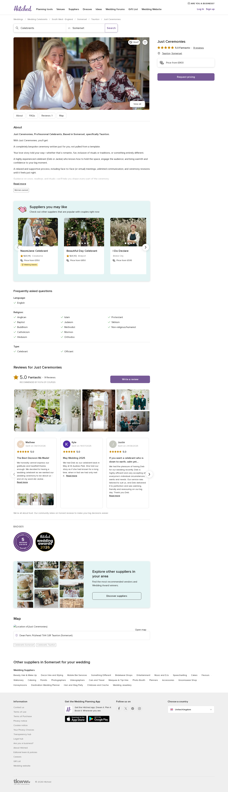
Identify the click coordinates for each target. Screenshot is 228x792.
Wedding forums (115, 9)
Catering (32, 680)
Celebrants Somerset (24, 645)
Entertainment (143, 675)
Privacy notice (20, 721)
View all (137, 104)
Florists (43, 680)
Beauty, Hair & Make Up (25, 675)
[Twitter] (126, 708)
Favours (205, 675)
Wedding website (21, 765)
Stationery (18, 680)
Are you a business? (23, 743)
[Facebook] (119, 708)
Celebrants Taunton (46, 645)
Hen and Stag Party (73, 685)
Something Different (101, 675)
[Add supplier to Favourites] (145, 42)
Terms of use (19, 712)
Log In (200, 9)
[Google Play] (99, 721)
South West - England (63, 19)
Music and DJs (161, 675)
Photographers (58, 680)
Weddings (18, 19)
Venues (60, 9)
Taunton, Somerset (172, 53)
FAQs (32, 115)
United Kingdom (183, 709)
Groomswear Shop (187, 680)
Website (151, 9)
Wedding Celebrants (37, 19)
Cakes (194, 675)
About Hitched (20, 747)
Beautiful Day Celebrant (82, 251)
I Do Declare (121, 251)
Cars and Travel (96, 680)
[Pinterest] (132, 708)
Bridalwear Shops (123, 675)
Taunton (95, 19)
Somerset (82, 19)
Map (61, 115)
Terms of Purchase (22, 716)
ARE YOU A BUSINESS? (202, 3)
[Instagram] (139, 708)
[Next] (145, 247)
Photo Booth (139, 680)
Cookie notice (20, 725)
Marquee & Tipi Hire (118, 680)
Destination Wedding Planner (45, 685)
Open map (140, 629)
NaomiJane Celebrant (34, 251)
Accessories (168, 680)
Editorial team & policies (25, 752)
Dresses (87, 9)
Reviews (47, 115)
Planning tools (44, 9)
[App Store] (76, 721)
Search (111, 28)
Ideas (99, 9)
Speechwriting (180, 675)
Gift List (133, 9)
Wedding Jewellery (122, 685)
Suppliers (74, 9)
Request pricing (186, 77)
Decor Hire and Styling (52, 675)
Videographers (77, 680)
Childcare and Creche (98, 685)
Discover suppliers (116, 596)
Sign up (210, 9)
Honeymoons (20, 685)
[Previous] (17, 247)
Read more (19, 183)
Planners (153, 680)
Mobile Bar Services (77, 675)
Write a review (130, 379)
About (19, 115)
